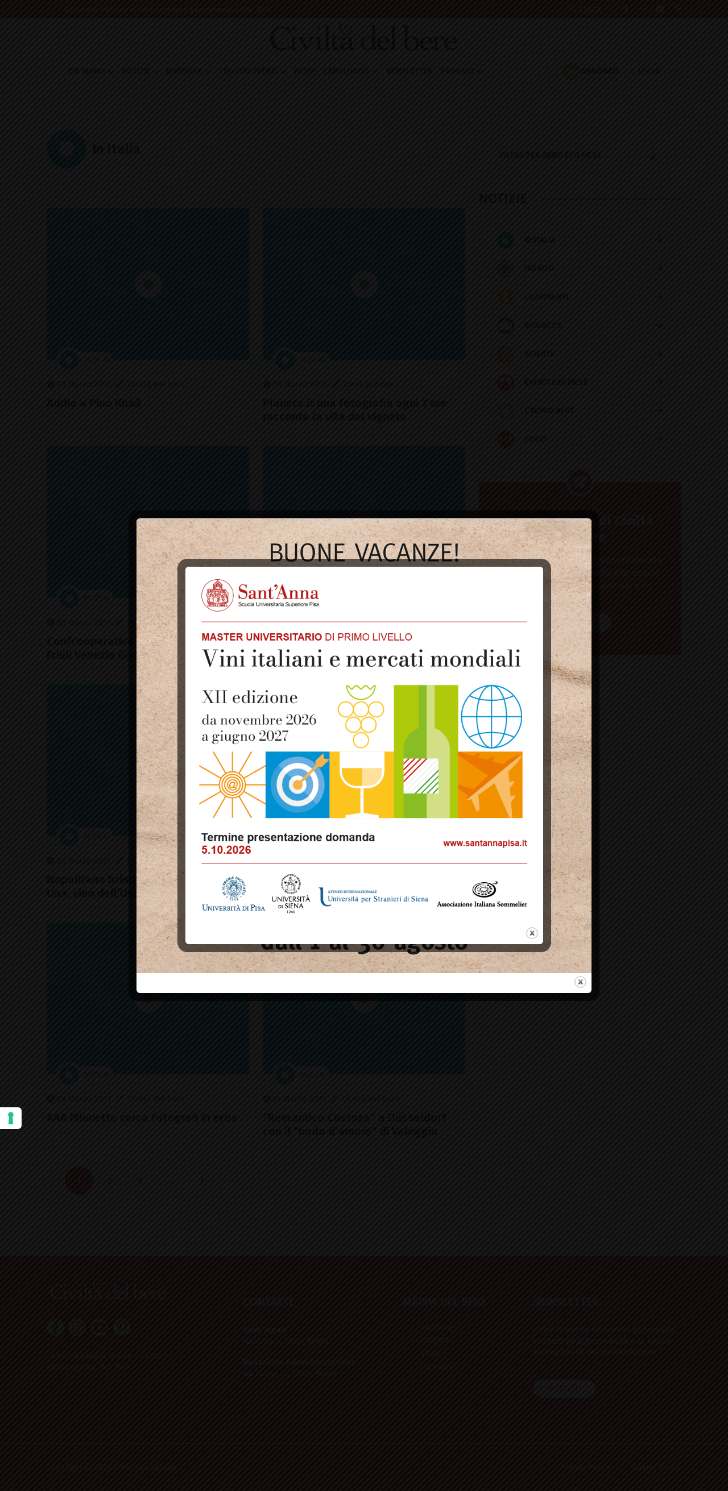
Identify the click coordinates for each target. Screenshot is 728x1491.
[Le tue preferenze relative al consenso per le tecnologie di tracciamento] (11, 1118)
